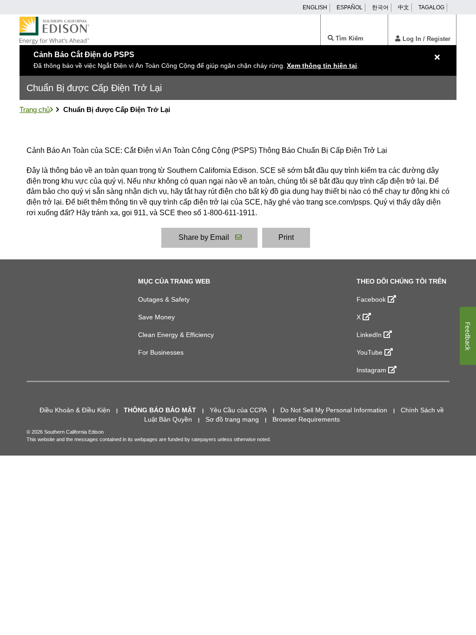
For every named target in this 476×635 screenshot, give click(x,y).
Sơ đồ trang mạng (232, 419)
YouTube (370, 352)
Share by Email (203, 237)
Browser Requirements (306, 419)
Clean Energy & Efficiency (176, 334)
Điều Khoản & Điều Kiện (75, 410)
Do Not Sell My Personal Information (333, 410)
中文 (403, 7)
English (315, 7)
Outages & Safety (164, 299)
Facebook (371, 299)
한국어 (380, 7)
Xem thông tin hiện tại (322, 65)
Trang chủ (35, 109)
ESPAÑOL (350, 7)
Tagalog (431, 7)
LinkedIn (369, 334)
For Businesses (161, 352)
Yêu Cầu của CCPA (238, 410)
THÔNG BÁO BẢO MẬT (160, 410)
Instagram (371, 370)
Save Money (156, 317)
